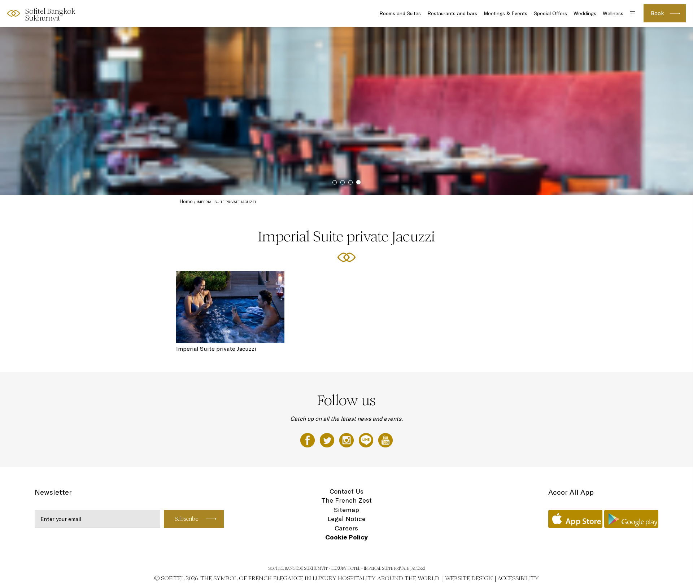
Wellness (613, 13)
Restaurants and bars (452, 13)
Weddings (585, 13)
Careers (346, 528)
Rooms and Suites (400, 13)
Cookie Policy (346, 537)
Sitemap (346, 510)
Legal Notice (346, 519)
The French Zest (346, 500)
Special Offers (550, 13)
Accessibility (518, 578)
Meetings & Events (505, 13)
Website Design (469, 578)
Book (657, 13)
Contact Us (346, 491)
